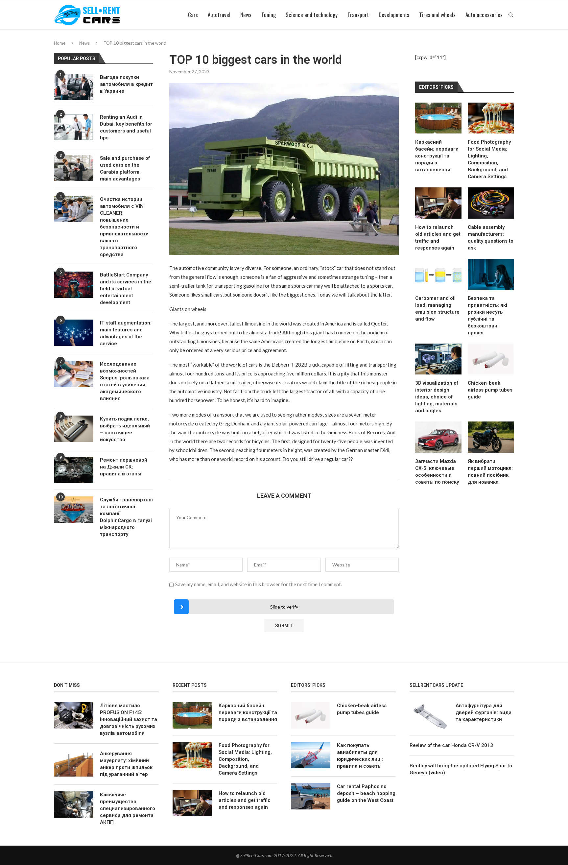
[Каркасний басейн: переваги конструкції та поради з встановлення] (438, 118)
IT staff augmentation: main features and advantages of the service (126, 333)
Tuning (268, 15)
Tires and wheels (437, 15)
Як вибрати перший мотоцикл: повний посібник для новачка (490, 471)
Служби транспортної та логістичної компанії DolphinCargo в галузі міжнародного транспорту (126, 517)
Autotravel (219, 15)
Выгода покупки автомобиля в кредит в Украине (126, 84)
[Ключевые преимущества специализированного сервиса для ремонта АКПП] (73, 804)
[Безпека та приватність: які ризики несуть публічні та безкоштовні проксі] (491, 274)
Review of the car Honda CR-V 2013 (451, 745)
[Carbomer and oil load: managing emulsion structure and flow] (438, 274)
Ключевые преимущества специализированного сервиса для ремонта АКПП (127, 808)
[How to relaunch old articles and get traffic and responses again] (438, 202)
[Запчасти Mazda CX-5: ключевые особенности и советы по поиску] (438, 436)
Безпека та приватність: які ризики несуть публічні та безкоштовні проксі (487, 315)
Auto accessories (484, 15)
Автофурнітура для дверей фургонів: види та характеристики (483, 712)
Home (59, 43)
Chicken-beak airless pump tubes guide (490, 390)
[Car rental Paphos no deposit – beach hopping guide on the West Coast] (310, 796)
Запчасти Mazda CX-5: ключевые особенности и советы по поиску (437, 471)
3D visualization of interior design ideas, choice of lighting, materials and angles (436, 397)
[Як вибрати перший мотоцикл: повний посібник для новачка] (491, 436)
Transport (358, 15)
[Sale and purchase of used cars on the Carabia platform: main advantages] (73, 168)
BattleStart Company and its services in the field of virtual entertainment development (125, 288)
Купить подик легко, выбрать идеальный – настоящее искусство (125, 429)
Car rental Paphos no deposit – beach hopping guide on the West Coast (366, 793)
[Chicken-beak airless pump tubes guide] (491, 359)
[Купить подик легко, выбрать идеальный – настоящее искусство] (73, 429)
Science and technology (312, 15)
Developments (394, 15)
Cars (193, 15)
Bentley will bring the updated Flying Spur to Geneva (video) (461, 769)
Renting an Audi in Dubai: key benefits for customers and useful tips (126, 127)
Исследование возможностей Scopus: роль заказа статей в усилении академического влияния (125, 381)
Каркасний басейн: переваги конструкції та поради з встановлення (437, 156)
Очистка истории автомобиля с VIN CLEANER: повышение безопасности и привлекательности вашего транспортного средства (124, 226)
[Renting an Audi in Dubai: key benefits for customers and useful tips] (73, 127)
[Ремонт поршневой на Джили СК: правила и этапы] (73, 470)
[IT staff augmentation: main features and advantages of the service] (73, 333)
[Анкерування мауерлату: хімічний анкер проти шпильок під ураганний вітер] (73, 763)
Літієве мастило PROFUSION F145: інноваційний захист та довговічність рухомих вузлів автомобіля (128, 719)
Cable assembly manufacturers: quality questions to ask (490, 237)
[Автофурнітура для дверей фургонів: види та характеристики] (429, 715)
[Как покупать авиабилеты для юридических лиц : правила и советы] (310, 755)
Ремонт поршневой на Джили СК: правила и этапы (123, 467)
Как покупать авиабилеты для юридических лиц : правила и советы (360, 755)
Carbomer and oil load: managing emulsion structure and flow (437, 308)
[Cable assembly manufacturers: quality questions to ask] (491, 202)
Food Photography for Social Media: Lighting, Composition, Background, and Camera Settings (489, 159)
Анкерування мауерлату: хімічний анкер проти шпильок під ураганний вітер (126, 764)
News (245, 15)
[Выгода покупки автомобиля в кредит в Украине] (73, 87)
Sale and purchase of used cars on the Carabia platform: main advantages (125, 168)
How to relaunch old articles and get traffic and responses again (438, 237)
